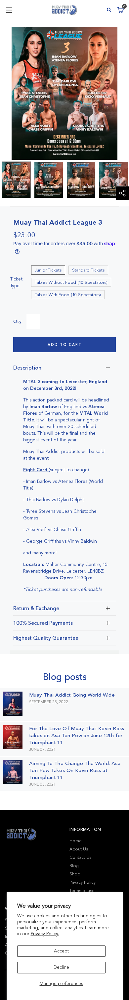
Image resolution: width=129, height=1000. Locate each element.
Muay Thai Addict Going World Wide (72, 695)
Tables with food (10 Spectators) (68, 294)
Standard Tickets (88, 270)
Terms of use (82, 890)
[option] (16, 180)
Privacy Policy (82, 882)
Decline (61, 967)
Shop (74, 874)
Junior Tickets (48, 270)
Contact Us (80, 857)
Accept (61, 951)
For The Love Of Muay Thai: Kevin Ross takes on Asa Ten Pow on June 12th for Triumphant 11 (76, 735)
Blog (74, 865)
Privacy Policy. (45, 934)
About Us (78, 849)
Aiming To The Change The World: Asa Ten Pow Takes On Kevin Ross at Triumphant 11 (74, 770)
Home (75, 840)
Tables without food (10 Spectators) (71, 282)
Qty (17, 321)
